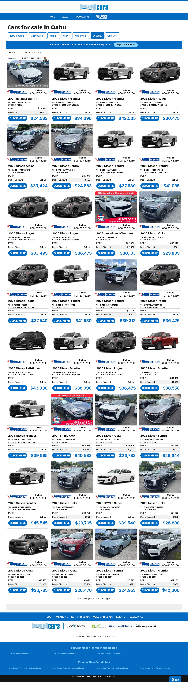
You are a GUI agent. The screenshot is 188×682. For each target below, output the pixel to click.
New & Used (17, 35)
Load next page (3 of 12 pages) (94, 598)
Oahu (98, 35)
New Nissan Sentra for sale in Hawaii (68, 668)
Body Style (37, 35)
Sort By (111, 35)
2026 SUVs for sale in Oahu (20, 653)
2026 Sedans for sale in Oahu (109, 653)
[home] (94, 7)
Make (53, 35)
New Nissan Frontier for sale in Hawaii (24, 668)
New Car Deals (80, 616)
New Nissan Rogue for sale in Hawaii (112, 668)
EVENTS (120, 616)
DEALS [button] (65, 16)
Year (66, 35)
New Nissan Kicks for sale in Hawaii (155, 668)
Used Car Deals (103, 616)
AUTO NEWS (61, 616)
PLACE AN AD (82, 16)
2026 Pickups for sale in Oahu (65, 653)
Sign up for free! (126, 44)
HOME (52, 16)
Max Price (81, 35)
